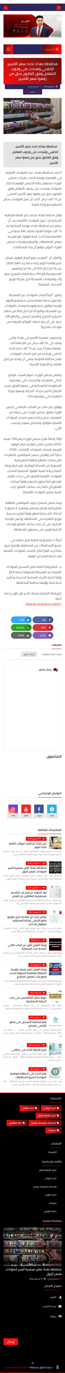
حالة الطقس (15, 1123)
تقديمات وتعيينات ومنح (43, 1123)
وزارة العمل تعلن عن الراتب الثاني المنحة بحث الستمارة (27, 946)
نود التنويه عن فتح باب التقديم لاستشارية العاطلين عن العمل (28, 894)
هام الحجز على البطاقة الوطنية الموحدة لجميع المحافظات (28, 1075)
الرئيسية (49, 49)
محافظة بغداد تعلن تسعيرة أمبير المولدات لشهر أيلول (27, 869)
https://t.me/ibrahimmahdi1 (43, 604)
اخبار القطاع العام (47, 1115)
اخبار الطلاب (28, 1108)
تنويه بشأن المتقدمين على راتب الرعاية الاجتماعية (27, 999)
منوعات (52, 1130)
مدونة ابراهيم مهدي (16, 1367)
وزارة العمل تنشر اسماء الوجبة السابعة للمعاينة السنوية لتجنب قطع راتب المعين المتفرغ (27, 973)
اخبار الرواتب (50, 1108)
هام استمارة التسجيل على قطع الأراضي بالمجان (28, 1023)
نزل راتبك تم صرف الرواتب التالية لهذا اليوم (27, 845)
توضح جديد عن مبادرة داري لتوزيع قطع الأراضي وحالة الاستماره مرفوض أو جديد (26, 920)
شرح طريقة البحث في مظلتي (29, 1049)
